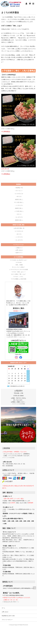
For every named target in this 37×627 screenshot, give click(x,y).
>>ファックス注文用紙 (18, 404)
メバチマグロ (19, 205)
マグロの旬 (18, 262)
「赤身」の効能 (18, 264)
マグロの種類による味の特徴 (18, 279)
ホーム (3, 608)
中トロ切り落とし (19, 202)
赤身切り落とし (19, 199)
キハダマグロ (19, 217)
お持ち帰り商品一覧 (19, 228)
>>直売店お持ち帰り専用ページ (10, 602)
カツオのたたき (19, 193)
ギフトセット (19, 190)
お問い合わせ (19, 250)
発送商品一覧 (19, 187)
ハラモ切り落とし (19, 211)
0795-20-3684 (18, 396)
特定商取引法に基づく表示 (8, 615)
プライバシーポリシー (7, 619)
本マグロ (19, 196)
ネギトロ (19, 214)
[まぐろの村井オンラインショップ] (11, 4)
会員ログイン (19, 252)
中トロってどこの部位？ (18, 267)
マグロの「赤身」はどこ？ (18, 272)
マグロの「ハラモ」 (18, 276)
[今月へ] (24, 366)
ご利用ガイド (19, 248)
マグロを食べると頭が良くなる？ (18, 260)
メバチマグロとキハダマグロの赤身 (18, 269)
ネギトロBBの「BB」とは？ (18, 274)
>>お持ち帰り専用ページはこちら (15, 337)
